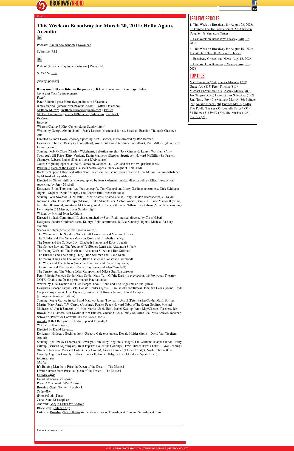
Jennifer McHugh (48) (236, 104)
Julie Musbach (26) (236, 112)
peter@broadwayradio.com (74, 101)
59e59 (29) (216, 112)
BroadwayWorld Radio (65, 412)
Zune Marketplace (57, 399)
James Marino (46, 105)
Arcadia (42, 321)
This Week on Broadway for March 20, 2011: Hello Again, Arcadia (105, 28)
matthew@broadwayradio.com (81, 110)
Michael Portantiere (49, 114)
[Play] (39, 39)
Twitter (100, 105)
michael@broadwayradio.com (84, 114)
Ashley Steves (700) (237, 91)
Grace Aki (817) (200, 86)
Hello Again (45, 209)
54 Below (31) (199, 112)
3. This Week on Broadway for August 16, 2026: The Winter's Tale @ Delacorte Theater (221, 50)
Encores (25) (198, 117)
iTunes (59, 395)
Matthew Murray (48, 110)
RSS (54, 51)
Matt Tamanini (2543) (204, 82)
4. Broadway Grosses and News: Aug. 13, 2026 (220, 58)
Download (84, 45)
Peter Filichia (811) (225, 86)
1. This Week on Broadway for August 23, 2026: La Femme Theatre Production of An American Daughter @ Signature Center (221, 28)
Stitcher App (62, 408)
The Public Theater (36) (206, 108)
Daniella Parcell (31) (236, 108)
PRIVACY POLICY (178, 448)
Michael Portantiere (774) (206, 91)
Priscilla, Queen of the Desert (56, 168)
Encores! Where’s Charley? (48, 124)
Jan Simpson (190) (202, 95)
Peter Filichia (45, 101)
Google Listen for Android (67, 404)
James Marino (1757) (233, 82)
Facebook (101, 101)
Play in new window (62, 45)
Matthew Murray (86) (231, 99)
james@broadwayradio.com (75, 105)
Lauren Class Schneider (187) (234, 95)
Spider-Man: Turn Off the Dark (104, 275)
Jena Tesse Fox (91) (203, 99)
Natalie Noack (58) (208, 104)
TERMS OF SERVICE (154, 448)
